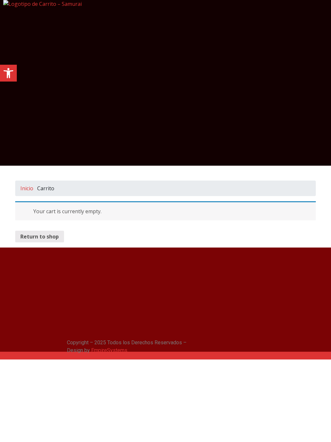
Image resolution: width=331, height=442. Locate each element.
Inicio (26, 188)
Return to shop (39, 236)
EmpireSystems (109, 350)
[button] (8, 73)
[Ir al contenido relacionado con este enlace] (2, 356)
